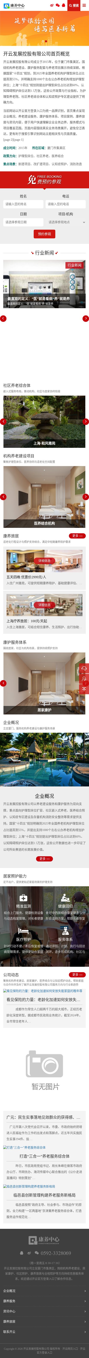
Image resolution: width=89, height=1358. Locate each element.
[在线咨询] (84, 668)
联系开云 (9, 1331)
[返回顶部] (84, 689)
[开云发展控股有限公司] (14, 5)
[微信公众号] (58, 5)
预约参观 (44, 234)
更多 (75, 535)
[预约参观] (84, 679)
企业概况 (9, 1291)
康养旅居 (9, 1321)
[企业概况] (44, 759)
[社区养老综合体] (44, 28)
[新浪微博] (29, 1253)
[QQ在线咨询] (21, 1253)
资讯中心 (9, 1311)
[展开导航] (84, 5)
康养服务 (9, 1301)
